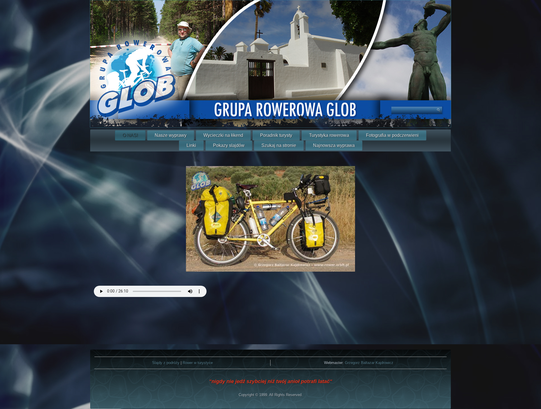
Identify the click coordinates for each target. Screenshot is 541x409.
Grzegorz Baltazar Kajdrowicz (369, 363)
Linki (191, 145)
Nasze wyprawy (171, 135)
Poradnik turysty (276, 135)
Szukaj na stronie (278, 145)
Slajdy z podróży (165, 363)
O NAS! (130, 135)
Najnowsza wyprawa (334, 145)
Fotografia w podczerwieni (392, 135)
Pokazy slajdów (229, 145)
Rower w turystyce (198, 363)
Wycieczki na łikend (223, 135)
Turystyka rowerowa (329, 135)
